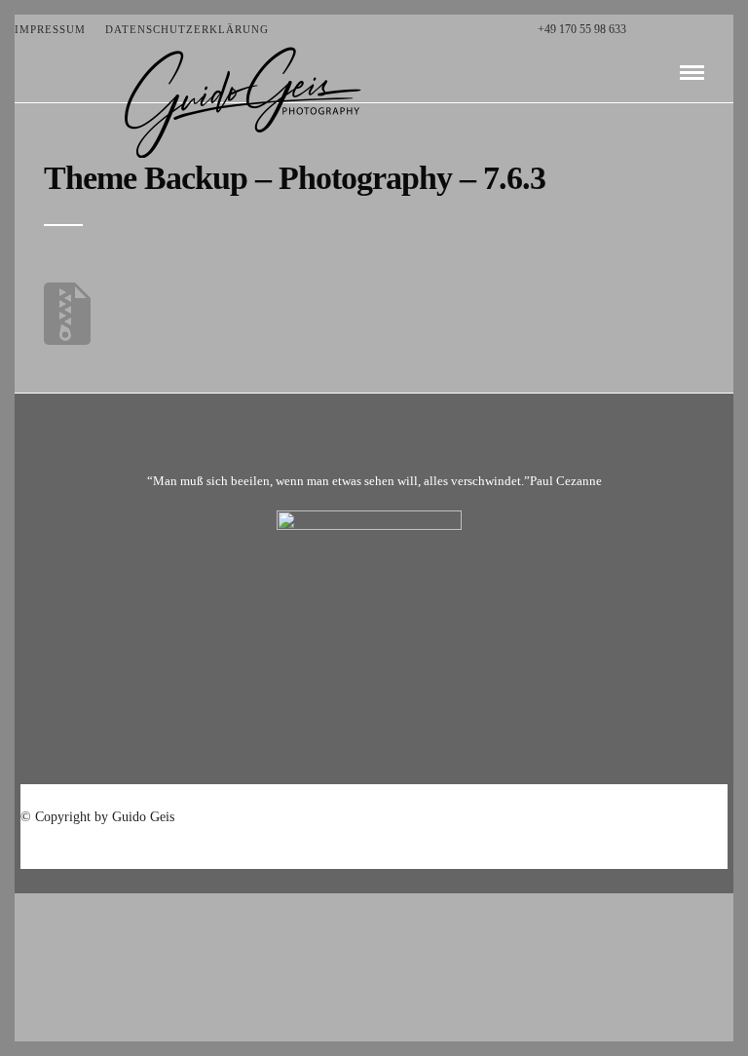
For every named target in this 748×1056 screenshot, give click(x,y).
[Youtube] (687, 29)
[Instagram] (728, 29)
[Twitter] (666, 29)
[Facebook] (646, 29)
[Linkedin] (707, 29)
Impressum (50, 29)
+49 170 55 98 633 (582, 29)
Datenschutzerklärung (187, 29)
